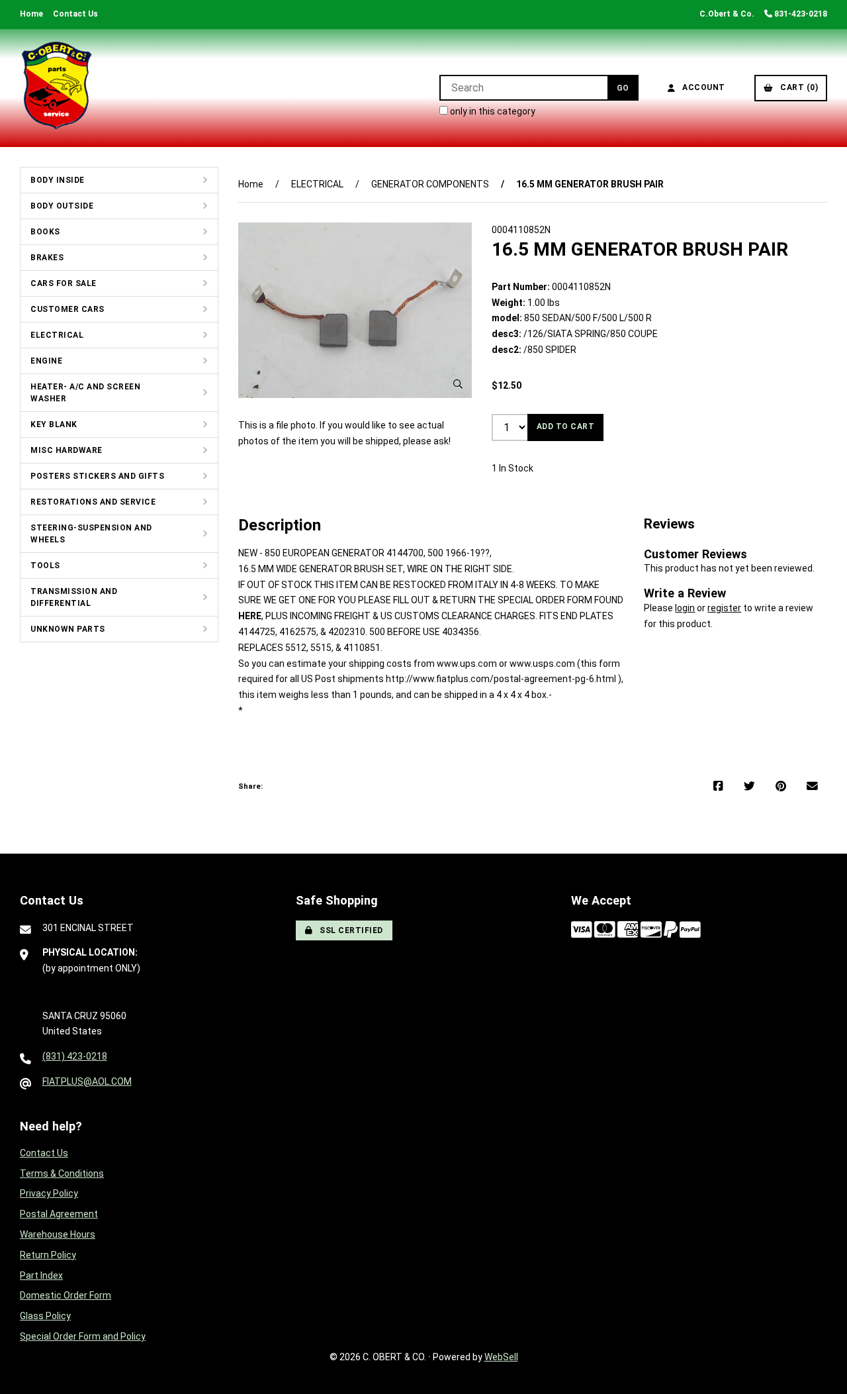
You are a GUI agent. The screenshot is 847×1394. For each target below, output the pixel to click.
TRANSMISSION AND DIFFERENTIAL (73, 597)
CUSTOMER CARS (67, 309)
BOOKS (45, 231)
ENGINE (46, 361)
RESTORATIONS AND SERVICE (93, 502)
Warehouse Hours (57, 1234)
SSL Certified (349, 930)
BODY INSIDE (57, 180)
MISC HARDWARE (66, 450)
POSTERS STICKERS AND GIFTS (97, 476)
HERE (249, 616)
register (724, 608)
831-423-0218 (799, 14)
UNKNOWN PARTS (67, 629)
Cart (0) (797, 87)
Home (31, 14)
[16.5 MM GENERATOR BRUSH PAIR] (355, 310)
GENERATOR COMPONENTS (430, 184)
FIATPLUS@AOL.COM (87, 1081)
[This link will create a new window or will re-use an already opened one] (718, 787)
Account (701, 87)
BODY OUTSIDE (61, 206)
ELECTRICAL (56, 335)
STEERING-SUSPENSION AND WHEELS (91, 533)
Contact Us (75, 14)
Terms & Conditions (62, 1173)
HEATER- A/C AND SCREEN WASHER (85, 392)
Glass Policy (45, 1316)
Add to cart (566, 426)
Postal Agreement (59, 1214)
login (685, 608)
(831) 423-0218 (74, 1056)
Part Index (41, 1275)
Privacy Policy (49, 1193)
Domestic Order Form (65, 1295)
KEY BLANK (53, 424)
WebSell (501, 1357)
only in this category (491, 111)
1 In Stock (512, 468)
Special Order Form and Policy (83, 1336)
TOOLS (45, 565)
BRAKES (47, 257)
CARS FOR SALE (63, 283)
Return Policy (48, 1255)
